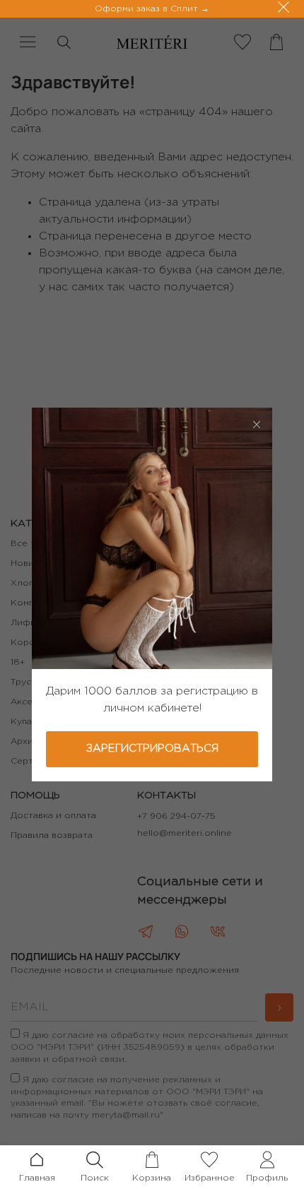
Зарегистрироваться (152, 748)
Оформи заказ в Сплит (148, 9)
